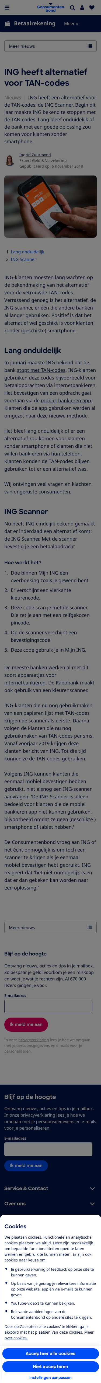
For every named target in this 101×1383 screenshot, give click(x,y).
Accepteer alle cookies (50, 1353)
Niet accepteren (50, 1366)
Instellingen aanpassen (50, 1377)
